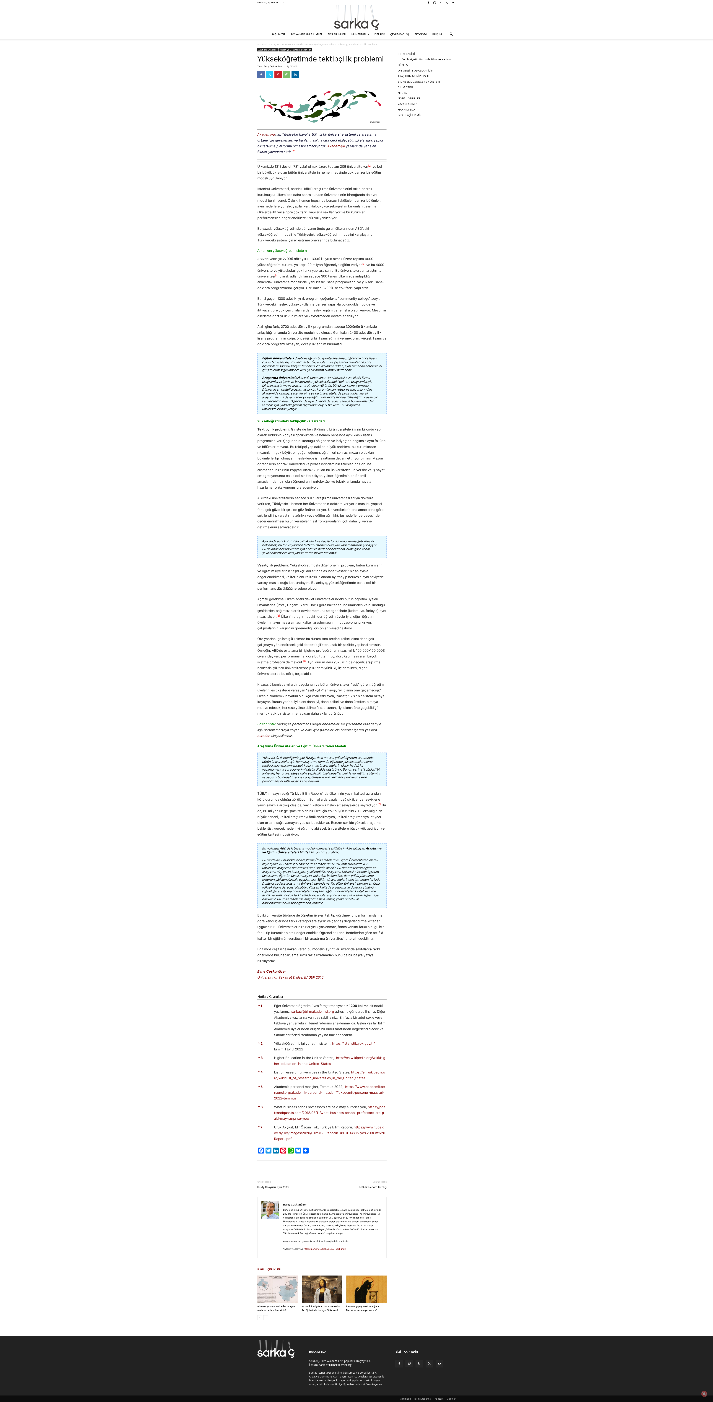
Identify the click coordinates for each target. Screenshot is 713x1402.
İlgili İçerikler (269, 1269)
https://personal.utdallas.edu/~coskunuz (325, 1248)
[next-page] (265, 1317)
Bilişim (437, 34)
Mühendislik (360, 34)
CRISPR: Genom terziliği (372, 1187)
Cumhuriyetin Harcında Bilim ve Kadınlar (427, 59)
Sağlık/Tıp (278, 34)
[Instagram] (434, 2)
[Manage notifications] (704, 1394)
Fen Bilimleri (337, 34)
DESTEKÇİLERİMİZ (409, 115)
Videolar (451, 1398)
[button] (451, 34)
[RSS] (440, 2)
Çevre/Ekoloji (399, 34)
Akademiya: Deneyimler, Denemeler (315, 44)
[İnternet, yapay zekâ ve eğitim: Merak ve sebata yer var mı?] (366, 1289)
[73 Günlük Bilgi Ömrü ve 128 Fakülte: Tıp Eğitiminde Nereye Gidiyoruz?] (322, 1289)
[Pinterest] (278, 74)
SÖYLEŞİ (403, 65)
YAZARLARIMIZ (407, 104)
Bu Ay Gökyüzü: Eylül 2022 (273, 1187)
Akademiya (266, 134)
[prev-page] (259, 1317)
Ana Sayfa (262, 44)
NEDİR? (402, 93)
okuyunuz (376, 1384)
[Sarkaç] (356, 17)
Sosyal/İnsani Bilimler (307, 34)
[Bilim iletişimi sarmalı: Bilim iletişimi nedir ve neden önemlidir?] (277, 1289)
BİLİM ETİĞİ (405, 87)
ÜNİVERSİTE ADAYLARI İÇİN (415, 70)
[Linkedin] (295, 74)
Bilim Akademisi (329, 1361)
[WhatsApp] (286, 74)
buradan (263, 736)
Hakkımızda (405, 1398)
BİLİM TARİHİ (406, 54)
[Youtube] (453, 2)
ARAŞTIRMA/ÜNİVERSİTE (414, 76)
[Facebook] (428, 2)
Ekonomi (421, 34)
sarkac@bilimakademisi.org (312, 1011)
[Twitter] (447, 2)
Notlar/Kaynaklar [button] (270, 997)
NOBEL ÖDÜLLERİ (409, 98)
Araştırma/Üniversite (282, 44)
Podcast (439, 1398)
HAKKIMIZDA (406, 109)
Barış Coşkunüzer (273, 66)
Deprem (379, 34)
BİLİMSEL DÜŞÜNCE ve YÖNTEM (419, 81)
